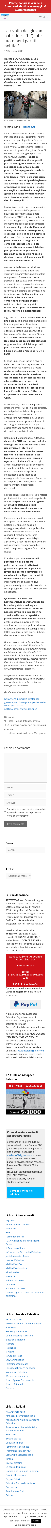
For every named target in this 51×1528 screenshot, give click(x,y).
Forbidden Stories (15, 1236)
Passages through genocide (20, 1367)
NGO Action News (15, 1280)
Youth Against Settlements (20, 1380)
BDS (8, 1232)
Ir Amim (10, 1351)
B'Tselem (11, 1327)
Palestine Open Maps (17, 1363)
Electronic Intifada (15, 1339)
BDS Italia (11, 1434)
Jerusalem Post (14, 1355)
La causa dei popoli (16, 1466)
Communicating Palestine (19, 1335)
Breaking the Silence (16, 1331)
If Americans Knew (15, 1248)
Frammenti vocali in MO (18, 1450)
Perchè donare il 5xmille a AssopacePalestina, (25, 6)
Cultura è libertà (14, 1442)
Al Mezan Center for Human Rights (24, 1323)
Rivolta (36, 720)
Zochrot (10, 1388)
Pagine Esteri (13, 1479)
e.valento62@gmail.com (19, 1155)
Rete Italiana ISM (15, 1491)
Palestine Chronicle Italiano (20, 1483)
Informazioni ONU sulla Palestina (23, 1252)
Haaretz (10, 1343)
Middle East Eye (14, 1264)
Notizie (11, 717)
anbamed (11, 1228)
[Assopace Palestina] (5, 17)
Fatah (10, 720)
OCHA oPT (11, 1284)
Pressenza (11, 1487)
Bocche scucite (13, 1438)
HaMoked (11, 1347)
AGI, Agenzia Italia (15, 1411)
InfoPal (9, 1458)
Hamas (18, 720)
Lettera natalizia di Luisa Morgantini (27, 733)
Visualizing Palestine (16, 1372)
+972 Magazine (14, 1319)
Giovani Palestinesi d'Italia (19, 1454)
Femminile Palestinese (17, 1446)
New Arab (11, 1276)
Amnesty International (17, 1224)
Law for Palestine (15, 1260)
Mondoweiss (12, 1272)
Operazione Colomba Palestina (22, 1471)
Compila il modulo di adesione (21, 1192)
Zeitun (9, 1495)
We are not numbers (17, 1376)
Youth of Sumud (14, 1384)
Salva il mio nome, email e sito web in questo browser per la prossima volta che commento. (26, 812)
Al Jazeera (11, 1220)
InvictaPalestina (14, 1462)
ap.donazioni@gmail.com (31, 1050)
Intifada (27, 720)
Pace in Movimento (16, 1475)
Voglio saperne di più (25, 1524)
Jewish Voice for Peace (17, 1256)
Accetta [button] (36, 1520)
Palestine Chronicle (16, 1288)
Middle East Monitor (16, 1268)
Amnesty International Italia (20, 1415)
